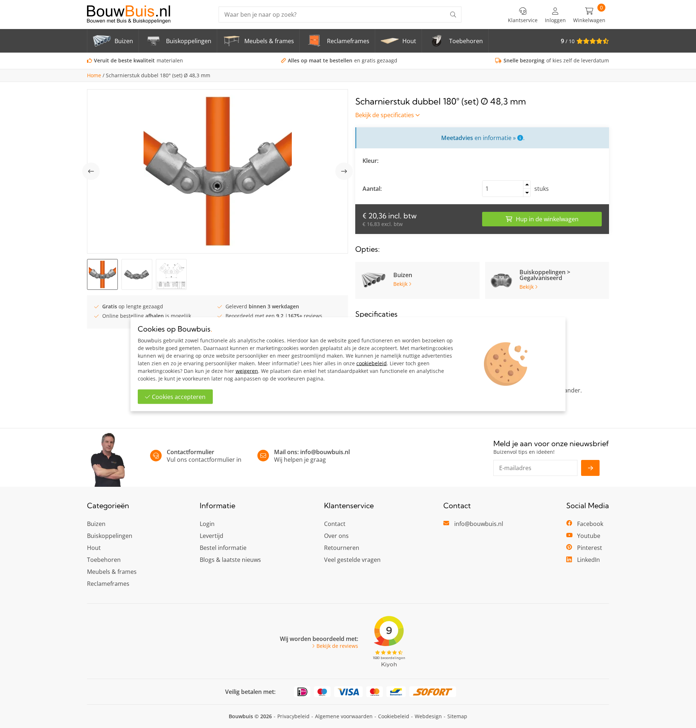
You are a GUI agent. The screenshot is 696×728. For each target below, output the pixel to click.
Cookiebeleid (393, 716)
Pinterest (589, 548)
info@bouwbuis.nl (325, 452)
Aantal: (372, 189)
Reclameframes (108, 584)
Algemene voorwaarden (344, 716)
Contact (334, 524)
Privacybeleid (293, 716)
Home (94, 75)
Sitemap (457, 716)
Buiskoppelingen (109, 536)
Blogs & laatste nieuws (230, 560)
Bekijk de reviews (337, 646)
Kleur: (370, 161)
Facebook (590, 524)
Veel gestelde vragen (352, 560)
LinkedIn (588, 560)
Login (207, 524)
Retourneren (341, 548)
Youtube (588, 536)
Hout (94, 548)
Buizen (96, 524)
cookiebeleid (371, 362)
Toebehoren (104, 560)
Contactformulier (190, 452)
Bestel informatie (223, 548)
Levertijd (211, 536)
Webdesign (428, 716)
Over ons (336, 536)
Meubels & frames (112, 572)
